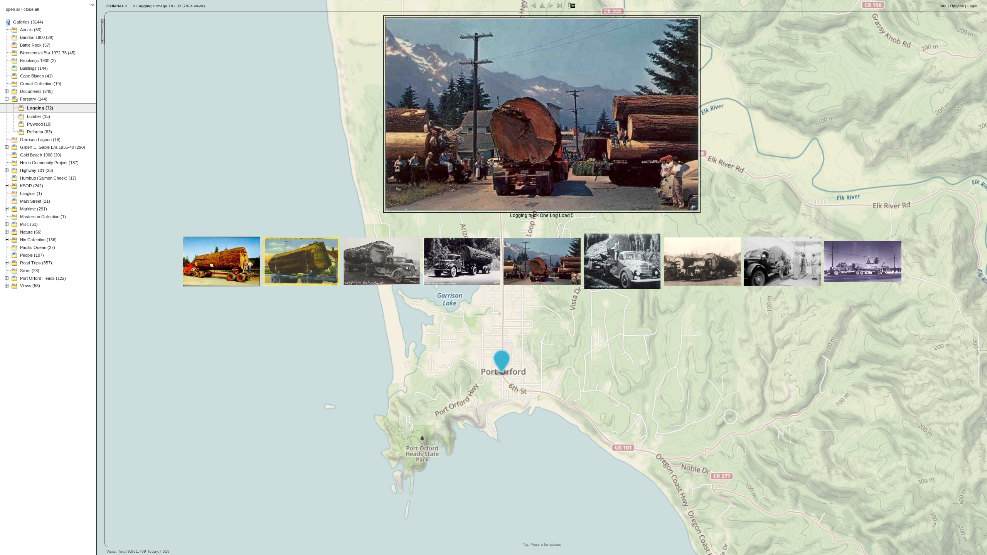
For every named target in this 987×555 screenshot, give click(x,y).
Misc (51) (29, 224)
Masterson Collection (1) (43, 216)
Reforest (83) (39, 132)
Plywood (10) (39, 124)
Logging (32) (40, 108)
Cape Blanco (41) (36, 76)
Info (943, 6)
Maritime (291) (33, 209)
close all (31, 9)
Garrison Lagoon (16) (40, 139)
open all (13, 9)
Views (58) (30, 285)
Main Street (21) (35, 201)
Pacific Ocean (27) (37, 247)
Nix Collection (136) (38, 239)
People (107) (32, 255)
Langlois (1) (31, 193)
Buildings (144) (34, 68)
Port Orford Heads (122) (43, 278)
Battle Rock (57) (35, 45)
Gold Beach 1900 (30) (40, 155)
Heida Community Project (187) (49, 162)
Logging (144, 6)
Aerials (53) (31, 29)
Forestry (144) (33, 99)
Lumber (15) (38, 116)
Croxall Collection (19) (40, 83)
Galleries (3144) (28, 22)
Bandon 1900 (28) (37, 37)
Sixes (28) (29, 270)
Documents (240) (36, 91)
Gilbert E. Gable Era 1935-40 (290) (52, 147)
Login (972, 6)
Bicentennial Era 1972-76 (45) (48, 52)
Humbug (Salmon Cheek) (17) (48, 178)
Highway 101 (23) (36, 170)
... (130, 6)
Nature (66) (31, 232)
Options (957, 6)
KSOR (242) (31, 185)
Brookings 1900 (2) (38, 60)
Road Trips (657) (36, 263)
